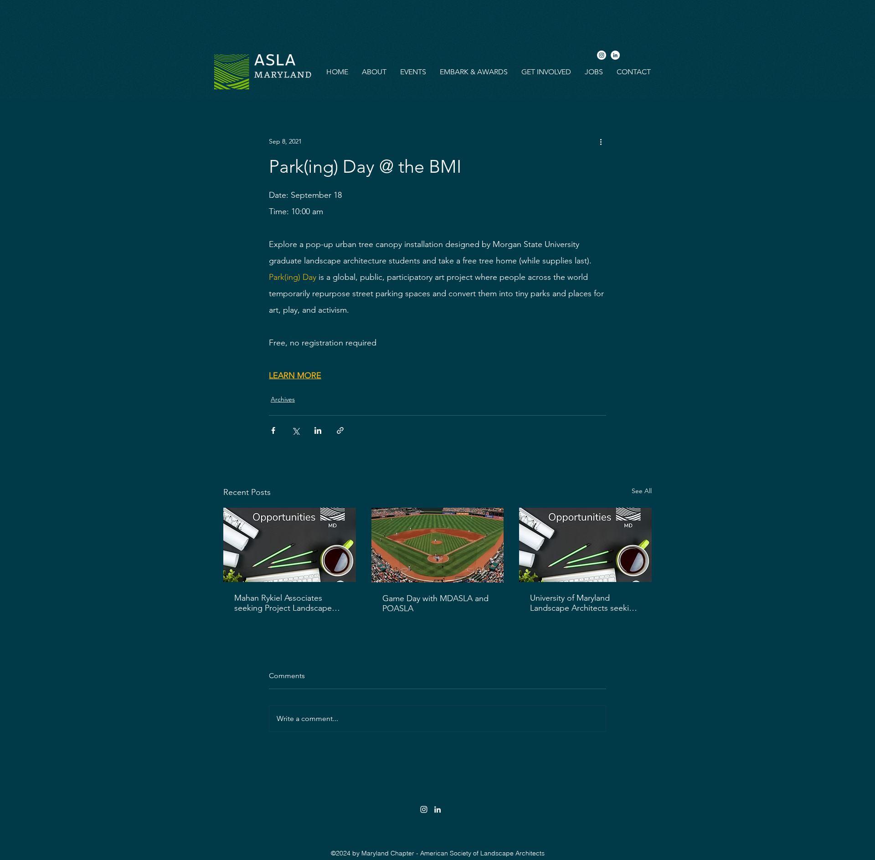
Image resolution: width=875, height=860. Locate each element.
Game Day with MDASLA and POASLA (435, 603)
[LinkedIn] (615, 55)
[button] (374, 72)
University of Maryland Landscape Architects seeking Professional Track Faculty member (584, 603)
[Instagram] (601, 55)
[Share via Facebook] (273, 430)
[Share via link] (340, 430)
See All (642, 491)
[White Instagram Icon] (423, 809)
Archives (283, 399)
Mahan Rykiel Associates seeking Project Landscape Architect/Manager (283, 603)
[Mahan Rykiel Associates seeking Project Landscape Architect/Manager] (289, 545)
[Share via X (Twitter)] (295, 430)
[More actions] (600, 141)
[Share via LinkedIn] (318, 430)
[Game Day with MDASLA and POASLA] (437, 545)
